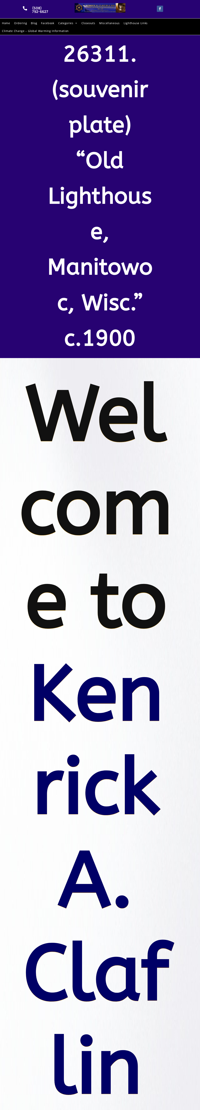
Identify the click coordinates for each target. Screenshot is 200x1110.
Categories (65, 23)
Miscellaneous (109, 23)
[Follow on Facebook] (160, 9)
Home (6, 23)
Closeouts (88, 23)
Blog (34, 23)
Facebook (47, 23)
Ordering (20, 23)
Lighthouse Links (136, 23)
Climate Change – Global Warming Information (35, 31)
